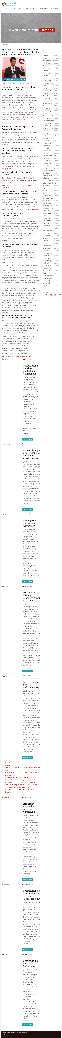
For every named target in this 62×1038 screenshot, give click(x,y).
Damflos (29, 359)
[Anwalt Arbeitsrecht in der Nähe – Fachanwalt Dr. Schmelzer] (9, 4)
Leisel (51, 243)
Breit (51, 193)
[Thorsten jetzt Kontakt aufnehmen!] (10, 451)
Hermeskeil (51, 56)
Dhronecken (51, 63)
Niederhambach (51, 231)
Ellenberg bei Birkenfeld (51, 159)
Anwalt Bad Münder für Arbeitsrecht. (18, 787)
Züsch (51, 58)
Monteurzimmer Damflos (25, 356)
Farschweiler (51, 175)
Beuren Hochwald (51, 101)
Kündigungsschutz (30, 9)
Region (13, 9)
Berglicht (51, 166)
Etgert (51, 168)
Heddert (51, 256)
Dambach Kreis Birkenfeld (51, 139)
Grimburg (51, 98)
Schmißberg (51, 221)
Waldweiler (51, 195)
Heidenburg (51, 218)
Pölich (51, 273)
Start (3, 44)
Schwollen (51, 201)
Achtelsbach (51, 103)
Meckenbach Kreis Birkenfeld (51, 117)
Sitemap (4, 1034)
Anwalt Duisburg (22, 119)
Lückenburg (51, 88)
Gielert (51, 133)
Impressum (54, 9)
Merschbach (51, 206)
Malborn (51, 66)
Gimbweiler (51, 283)
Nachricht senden (27, 439)
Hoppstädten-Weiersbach (51, 247)
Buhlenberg (51, 111)
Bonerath (51, 226)
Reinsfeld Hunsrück (51, 83)
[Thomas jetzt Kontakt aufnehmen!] (10, 804)
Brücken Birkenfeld (51, 121)
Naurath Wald (51, 181)
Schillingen (51, 203)
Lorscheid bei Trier (51, 156)
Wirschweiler (51, 266)
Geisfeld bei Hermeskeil (51, 69)
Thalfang (51, 113)
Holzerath (51, 228)
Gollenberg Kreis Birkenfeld (51, 172)
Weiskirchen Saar (51, 276)
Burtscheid (51, 91)
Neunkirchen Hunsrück (51, 107)
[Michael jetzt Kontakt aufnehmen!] (10, 366)
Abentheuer (51, 96)
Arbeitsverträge (44, 9)
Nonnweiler (51, 73)
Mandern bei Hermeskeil (51, 269)
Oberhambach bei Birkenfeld (51, 184)
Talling (49, 128)
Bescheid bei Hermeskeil (51, 144)
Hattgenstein (51, 163)
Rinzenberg (51, 126)
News (19, 9)
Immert (51, 131)
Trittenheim (51, 278)
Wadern (51, 238)
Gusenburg (51, 81)
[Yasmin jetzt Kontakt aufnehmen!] (10, 593)
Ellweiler (51, 178)
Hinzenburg (51, 281)
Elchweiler (51, 223)
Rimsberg (51, 258)
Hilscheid (51, 93)
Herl (51, 188)
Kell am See (51, 136)
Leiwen (51, 286)
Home (6, 9)
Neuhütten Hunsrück (51, 61)
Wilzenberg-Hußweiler (51, 262)
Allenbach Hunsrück (51, 234)
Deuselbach (51, 123)
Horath (51, 251)
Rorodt (51, 153)
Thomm (48, 208)
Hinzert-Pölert (51, 78)
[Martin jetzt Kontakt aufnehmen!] (10, 521)
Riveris (51, 241)
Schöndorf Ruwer (51, 253)
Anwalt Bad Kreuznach (9, 168)
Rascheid (51, 76)
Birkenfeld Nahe (51, 198)
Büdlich (51, 190)
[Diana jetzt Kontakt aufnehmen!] (10, 683)
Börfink (48, 86)
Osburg (51, 216)
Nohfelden (51, 211)
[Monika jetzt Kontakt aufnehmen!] (10, 962)
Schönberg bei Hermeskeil (51, 149)
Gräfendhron (51, 213)
